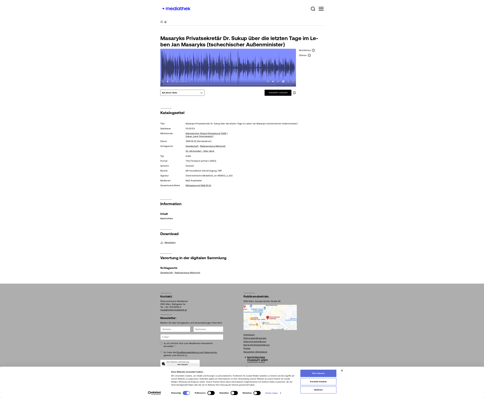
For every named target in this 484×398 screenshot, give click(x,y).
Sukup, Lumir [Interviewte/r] (199, 136)
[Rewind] (162, 81)
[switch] (211, 393)
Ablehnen (318, 390)
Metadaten (170, 242)
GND (224, 133)
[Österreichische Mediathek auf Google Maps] (270, 317)
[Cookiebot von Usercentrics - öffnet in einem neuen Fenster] (154, 393)
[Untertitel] (283, 81)
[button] (312, 8)
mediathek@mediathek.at (173, 310)
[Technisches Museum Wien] (256, 359)
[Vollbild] (293, 81)
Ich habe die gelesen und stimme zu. (190, 354)
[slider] (228, 85)
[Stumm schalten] (273, 81)
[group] (182, 93)
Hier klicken (182, 364)
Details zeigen (271, 393)
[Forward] (172, 81)
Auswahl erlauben (318, 381)
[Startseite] (175, 8)
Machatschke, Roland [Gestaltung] (203, 133)
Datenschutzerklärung (255, 341)
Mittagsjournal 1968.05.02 (198, 185)
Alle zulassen (318, 373)
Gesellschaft (192, 146)
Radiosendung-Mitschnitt (212, 146)
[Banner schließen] (342, 370)
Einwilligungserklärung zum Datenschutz (197, 352)
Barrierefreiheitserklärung (256, 345)
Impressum (249, 334)
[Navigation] (319, 8)
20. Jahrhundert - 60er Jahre (200, 151)
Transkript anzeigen (278, 93)
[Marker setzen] (278, 81)
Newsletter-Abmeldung (255, 352)
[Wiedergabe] (167, 81)
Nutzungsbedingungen (255, 338)
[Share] (268, 81)
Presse (247, 348)
